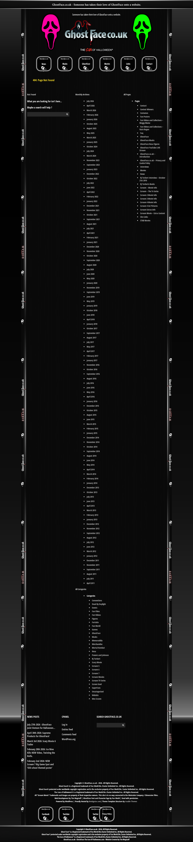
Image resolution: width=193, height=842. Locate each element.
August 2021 (91, 224)
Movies (143, 170)
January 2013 (92, 519)
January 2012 (92, 555)
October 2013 (92, 492)
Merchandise (97, 644)
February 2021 (92, 237)
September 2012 (93, 533)
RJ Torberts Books (147, 184)
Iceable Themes (131, 801)
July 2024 (90, 151)
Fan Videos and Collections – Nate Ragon (151, 128)
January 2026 (92, 119)
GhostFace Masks (147, 140)
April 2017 (91, 351)
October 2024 (92, 146)
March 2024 (91, 155)
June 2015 (90, 419)
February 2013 (92, 515)
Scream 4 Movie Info (148, 202)
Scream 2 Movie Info (148, 195)
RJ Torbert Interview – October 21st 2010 (152, 179)
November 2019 (93, 287)
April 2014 (91, 469)
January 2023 (92, 169)
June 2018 (90, 314)
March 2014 (91, 474)
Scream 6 (95, 669)
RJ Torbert (96, 658)
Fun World (96, 625)
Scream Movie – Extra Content (152, 213)
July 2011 (90, 578)
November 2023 (93, 160)
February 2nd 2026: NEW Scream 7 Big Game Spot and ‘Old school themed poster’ (40, 764)
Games (95, 629)
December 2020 (93, 246)
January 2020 (92, 283)
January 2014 (92, 483)
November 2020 (93, 251)
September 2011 (93, 569)
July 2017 (90, 342)
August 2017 (91, 337)
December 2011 (93, 560)
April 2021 (91, 233)
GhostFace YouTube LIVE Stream (149, 149)
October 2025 (92, 123)
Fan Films (96, 611)
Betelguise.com (95, 801)
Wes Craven (96, 698)
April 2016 (91, 396)
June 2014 (90, 460)
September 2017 (93, 333)
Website (95, 695)
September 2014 (93, 451)
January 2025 (92, 142)
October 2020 (92, 255)
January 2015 (92, 433)
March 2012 (91, 551)
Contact (143, 105)
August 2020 (91, 264)
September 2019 (93, 292)
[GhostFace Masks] (64, 63)
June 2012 (90, 546)
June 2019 (90, 296)
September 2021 (93, 219)
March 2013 (91, 510)
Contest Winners (146, 109)
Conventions (97, 600)
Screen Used (97, 684)
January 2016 (92, 401)
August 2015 (91, 414)
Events (94, 607)
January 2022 (92, 201)
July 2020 (90, 269)
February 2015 (92, 428)
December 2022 (93, 173)
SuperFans (96, 687)
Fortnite (95, 622)
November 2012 (93, 528)
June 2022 (90, 187)
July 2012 (90, 542)
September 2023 (93, 164)
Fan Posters (145, 116)
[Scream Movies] (107, 63)
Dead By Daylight (99, 604)
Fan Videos (96, 614)
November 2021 (93, 210)
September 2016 (93, 373)
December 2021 (93, 205)
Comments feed (69, 734)
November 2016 (93, 364)
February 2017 (92, 355)
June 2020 (90, 273)
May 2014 (90, 464)
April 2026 (91, 105)
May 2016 (90, 392)
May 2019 (90, 301)
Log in (64, 724)
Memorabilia (97, 640)
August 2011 (91, 574)
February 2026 (92, 114)
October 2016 (92, 369)
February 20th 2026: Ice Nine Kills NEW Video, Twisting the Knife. (41, 753)
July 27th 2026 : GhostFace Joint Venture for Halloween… (41, 726)
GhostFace (96, 633)
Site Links (144, 216)
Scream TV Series (99, 680)
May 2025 (90, 133)
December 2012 (93, 524)
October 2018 (92, 310)
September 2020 (93, 260)
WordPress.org (68, 739)
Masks (94, 636)
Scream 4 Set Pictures (149, 205)
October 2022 (92, 178)
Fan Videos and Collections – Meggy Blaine (151, 121)
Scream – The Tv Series (149, 191)
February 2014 (92, 478)
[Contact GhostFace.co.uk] (149, 63)
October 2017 (92, 328)
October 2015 (92, 410)
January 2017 (92, 360)
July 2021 (90, 228)
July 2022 (90, 183)
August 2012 (91, 537)
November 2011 (93, 564)
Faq (141, 133)
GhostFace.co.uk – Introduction (147, 155)
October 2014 (92, 446)
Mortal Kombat (98, 647)
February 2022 (92, 196)
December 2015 (93, 405)
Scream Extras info (147, 209)
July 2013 (90, 496)
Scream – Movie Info (148, 187)
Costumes (144, 113)
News (142, 174)
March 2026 (91, 110)
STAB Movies (145, 220)
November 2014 (93, 442)
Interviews (144, 166)
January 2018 (92, 323)
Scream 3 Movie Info (148, 198)
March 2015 (91, 424)
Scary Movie (97, 662)
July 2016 (90, 383)
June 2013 (90, 501)
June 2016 (90, 387)
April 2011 (91, 583)
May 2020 (90, 278)
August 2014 (91, 455)
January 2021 (92, 242)
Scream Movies (98, 676)
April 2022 (91, 192)
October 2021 (92, 214)
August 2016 (91, 378)
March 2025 (91, 137)
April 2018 (91, 319)
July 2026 (90, 101)
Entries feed (67, 729)
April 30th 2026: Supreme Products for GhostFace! (39, 734)
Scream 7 (95, 673)
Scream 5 (95, 666)
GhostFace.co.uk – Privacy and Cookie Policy (152, 162)
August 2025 (91, 128)
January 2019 (92, 305)
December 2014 (93, 437)
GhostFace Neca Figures (149, 144)
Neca (94, 651)
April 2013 (91, 505)
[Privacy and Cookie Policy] (107, 807)
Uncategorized (98, 691)
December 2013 (93, 487)
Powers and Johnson (100, 655)
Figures (95, 618)
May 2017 (90, 346)
